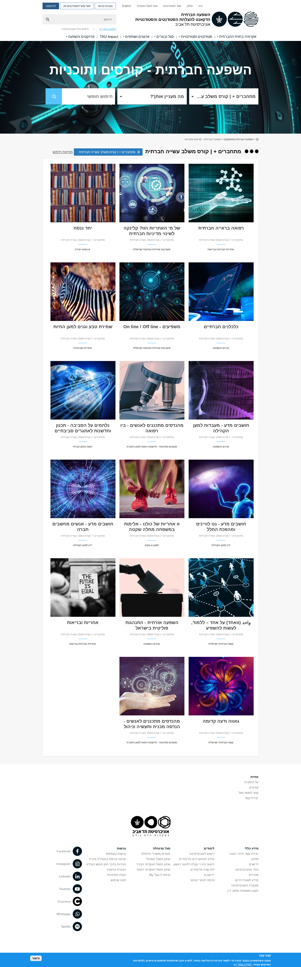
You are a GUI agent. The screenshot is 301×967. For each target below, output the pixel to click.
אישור (36, 958)
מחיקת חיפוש (63, 152)
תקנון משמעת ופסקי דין (242, 890)
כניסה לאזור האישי (202, 880)
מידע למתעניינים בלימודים (196, 859)
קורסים (253, 787)
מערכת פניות (105, 6)
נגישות (121, 848)
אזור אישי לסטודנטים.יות (76, 6)
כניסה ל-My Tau (159, 875)
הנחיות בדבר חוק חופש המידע (106, 864)
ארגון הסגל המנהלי (158, 859)
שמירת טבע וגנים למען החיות (82, 326)
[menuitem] (200, 6)
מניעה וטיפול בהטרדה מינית (107, 859)
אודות (254, 777)
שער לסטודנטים (172, 5)
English (126, 5)
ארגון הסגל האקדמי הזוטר (153, 869)
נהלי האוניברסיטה (246, 869)
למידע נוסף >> (242, 964)
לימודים (209, 848)
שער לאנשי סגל (248, 792)
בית (201, 5)
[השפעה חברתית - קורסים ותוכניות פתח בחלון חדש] (221, 221)
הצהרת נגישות (116, 869)
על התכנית (251, 782)
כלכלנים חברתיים (221, 326)
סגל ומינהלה (161, 848)
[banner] (150, 20)
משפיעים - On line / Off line (151, 326)
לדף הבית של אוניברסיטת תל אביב (257, 139)
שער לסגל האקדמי (147, 5)
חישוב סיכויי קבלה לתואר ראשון (193, 864)
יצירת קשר (251, 798)
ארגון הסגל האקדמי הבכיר (153, 864)
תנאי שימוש (118, 880)
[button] (223, 96)
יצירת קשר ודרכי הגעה (243, 853)
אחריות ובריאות (82, 622)
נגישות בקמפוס (116, 853)
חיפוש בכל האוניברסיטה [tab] (75, 29)
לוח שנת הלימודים (202, 869)
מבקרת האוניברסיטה (244, 885)
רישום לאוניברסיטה (201, 853)
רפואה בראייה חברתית (221, 228)
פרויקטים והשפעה (81, 37)
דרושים (253, 864)
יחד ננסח (83, 228)
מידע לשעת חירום (246, 880)
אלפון (190, 5)
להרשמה (51, 6)
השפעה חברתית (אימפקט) (239, 139)
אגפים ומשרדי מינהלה (155, 853)
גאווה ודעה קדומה (221, 721)
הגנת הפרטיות (116, 875)
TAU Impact (109, 37)
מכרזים (253, 875)
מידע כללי (251, 848)
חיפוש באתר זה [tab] (107, 29)
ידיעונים (209, 875)
